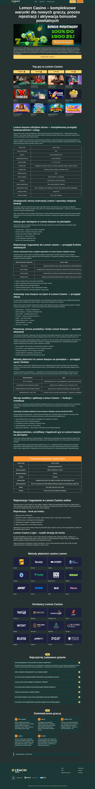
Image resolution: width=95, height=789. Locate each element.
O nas (62, 768)
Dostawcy (80, 772)
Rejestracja (80, 1)
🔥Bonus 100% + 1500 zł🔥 (47, 57)
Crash (55, 71)
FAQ (62, 770)
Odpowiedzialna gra (65, 772)
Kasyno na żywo (51, 1)
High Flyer (42, 1)
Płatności (80, 770)
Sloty (36, 1)
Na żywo (38, 71)
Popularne (20, 71)
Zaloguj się (72, 1)
